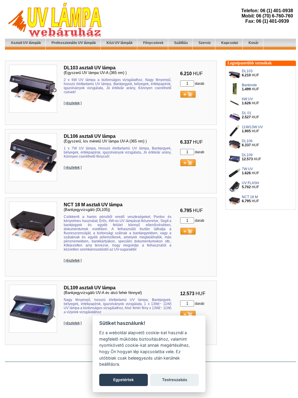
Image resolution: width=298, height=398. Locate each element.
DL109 (247, 155)
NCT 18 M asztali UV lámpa (93, 204)
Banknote (249, 85)
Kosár (254, 43)
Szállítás (181, 43)
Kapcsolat (229, 43)
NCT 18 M (250, 197)
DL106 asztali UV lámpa (90, 136)
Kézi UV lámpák (120, 43)
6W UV (247, 99)
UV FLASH (250, 183)
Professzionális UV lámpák (74, 43)
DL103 (247, 71)
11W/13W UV (252, 127)
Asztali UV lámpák (26, 43)
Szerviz (204, 43)
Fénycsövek (153, 43)
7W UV (247, 169)
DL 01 (246, 113)
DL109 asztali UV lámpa (90, 287)
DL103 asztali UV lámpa (90, 67)
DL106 (247, 141)
